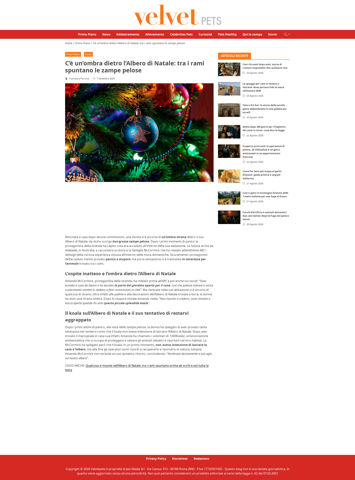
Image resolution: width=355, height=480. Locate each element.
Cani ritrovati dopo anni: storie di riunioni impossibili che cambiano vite (265, 66)
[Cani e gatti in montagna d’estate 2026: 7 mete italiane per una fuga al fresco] (229, 198)
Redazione (201, 459)
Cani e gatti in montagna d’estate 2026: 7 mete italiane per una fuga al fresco (266, 194)
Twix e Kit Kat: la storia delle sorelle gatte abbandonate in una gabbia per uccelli (265, 108)
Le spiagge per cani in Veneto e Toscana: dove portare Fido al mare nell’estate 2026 (263, 87)
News (106, 34)
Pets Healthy (227, 34)
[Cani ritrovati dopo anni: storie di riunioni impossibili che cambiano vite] (229, 69)
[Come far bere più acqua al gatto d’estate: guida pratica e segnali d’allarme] (229, 176)
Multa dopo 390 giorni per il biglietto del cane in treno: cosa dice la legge (264, 128)
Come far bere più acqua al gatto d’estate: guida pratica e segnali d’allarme (262, 175)
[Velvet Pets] (177, 15)
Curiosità (205, 34)
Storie (272, 34)
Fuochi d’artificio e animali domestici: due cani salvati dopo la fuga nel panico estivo (266, 216)
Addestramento (127, 34)
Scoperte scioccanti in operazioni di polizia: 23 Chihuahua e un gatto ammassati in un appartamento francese (264, 151)
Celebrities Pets (181, 34)
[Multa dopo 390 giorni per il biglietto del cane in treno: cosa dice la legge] (229, 132)
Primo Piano (87, 34)
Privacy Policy (156, 459)
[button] (287, 34)
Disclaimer (180, 459)
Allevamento (154, 34)
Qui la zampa (252, 34)
